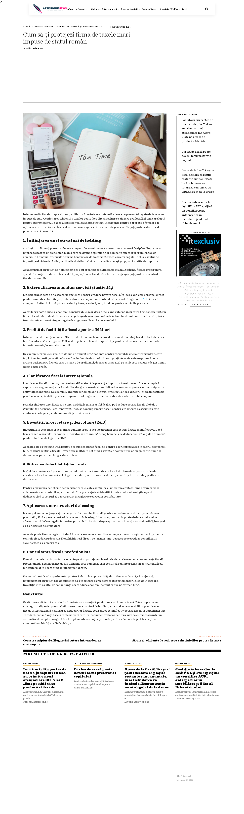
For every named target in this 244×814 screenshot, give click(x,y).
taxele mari (200, 304)
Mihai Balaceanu (34, 48)
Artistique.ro (127, 809)
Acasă (26, 26)
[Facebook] (179, 770)
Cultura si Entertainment (88, 663)
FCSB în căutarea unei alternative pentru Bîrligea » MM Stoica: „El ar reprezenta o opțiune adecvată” (95, 788)
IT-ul (144, 299)
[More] (217, 39)
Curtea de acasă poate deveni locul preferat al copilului (197, 155)
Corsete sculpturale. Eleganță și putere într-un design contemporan (62, 642)
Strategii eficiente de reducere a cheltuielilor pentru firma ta (176, 640)
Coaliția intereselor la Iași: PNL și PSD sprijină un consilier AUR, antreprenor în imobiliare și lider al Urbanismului (197, 678)
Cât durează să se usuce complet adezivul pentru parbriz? (146, 736)
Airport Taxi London (208, 286)
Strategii (63, 26)
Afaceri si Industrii (43, 26)
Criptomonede (209, 297)
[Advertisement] (122, 77)
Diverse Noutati (31, 663)
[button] (207, 9)
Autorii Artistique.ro (35, 702)
